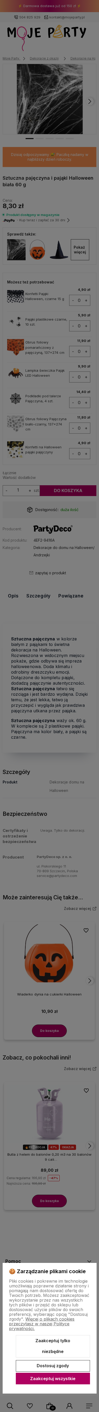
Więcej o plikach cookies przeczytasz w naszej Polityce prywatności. (41, 1323)
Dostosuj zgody (53, 1365)
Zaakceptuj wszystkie (53, 1378)
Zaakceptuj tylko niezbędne (52, 1346)
